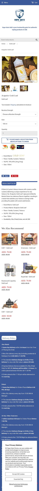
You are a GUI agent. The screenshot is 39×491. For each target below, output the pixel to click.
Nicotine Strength (7, 110)
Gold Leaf (12, 44)
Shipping (13, 105)
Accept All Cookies (18, 474)
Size (3, 120)
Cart (35, 2)
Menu (6, 3)
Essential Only (18, 479)
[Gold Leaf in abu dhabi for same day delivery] (18, 156)
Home (3, 44)
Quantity (4, 129)
